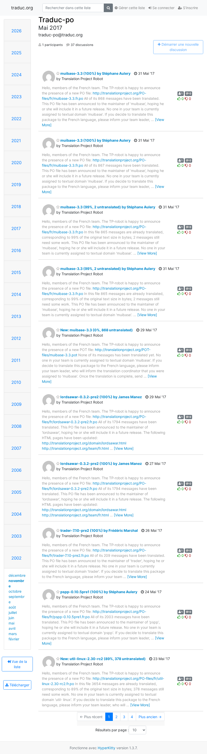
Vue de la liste (19, 664)
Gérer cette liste (131, 8)
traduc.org (22, 7)
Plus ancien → (150, 717)
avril (12, 628)
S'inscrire (190, 8)
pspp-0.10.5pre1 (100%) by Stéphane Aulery (98, 592)
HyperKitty (106, 748)
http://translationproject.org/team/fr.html (75, 448)
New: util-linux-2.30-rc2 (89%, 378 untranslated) (103, 659)
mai (11, 623)
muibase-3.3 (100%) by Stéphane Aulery (95, 73)
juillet (13, 612)
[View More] (147, 253)
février (14, 639)
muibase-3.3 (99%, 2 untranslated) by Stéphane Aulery (107, 207)
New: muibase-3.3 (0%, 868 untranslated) (96, 330)
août (12, 607)
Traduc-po (56, 19)
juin (11, 618)
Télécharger (19, 685)
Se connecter (162, 8)
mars (13, 634)
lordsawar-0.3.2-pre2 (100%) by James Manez (101, 397)
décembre (17, 575)
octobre (15, 591)
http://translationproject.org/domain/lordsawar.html (84, 443)
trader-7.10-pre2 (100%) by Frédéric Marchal (99, 530)
